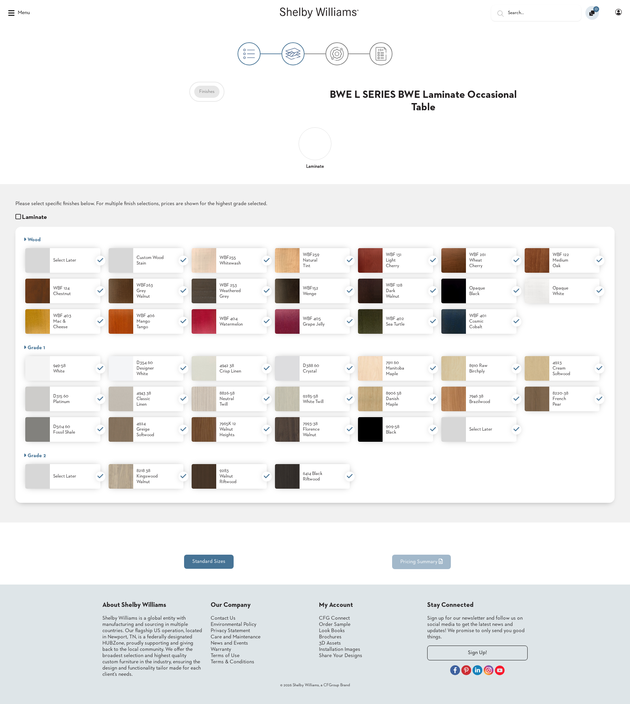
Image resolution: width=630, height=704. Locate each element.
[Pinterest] (466, 671)
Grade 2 (36, 456)
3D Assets (330, 643)
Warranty (221, 649)
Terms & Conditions (232, 662)
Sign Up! (477, 652)
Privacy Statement (230, 630)
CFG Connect (334, 618)
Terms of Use (225, 655)
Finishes (207, 91)
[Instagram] (489, 671)
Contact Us (223, 618)
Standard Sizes (208, 561)
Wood (33, 240)
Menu (24, 12)
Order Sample (334, 624)
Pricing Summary (419, 562)
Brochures (330, 637)
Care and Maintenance (236, 637)
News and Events (229, 643)
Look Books (332, 630)
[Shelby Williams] (319, 13)
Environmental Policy (233, 624)
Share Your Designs (340, 655)
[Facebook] (455, 671)
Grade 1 (35, 348)
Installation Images (339, 649)
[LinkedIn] (477, 671)
